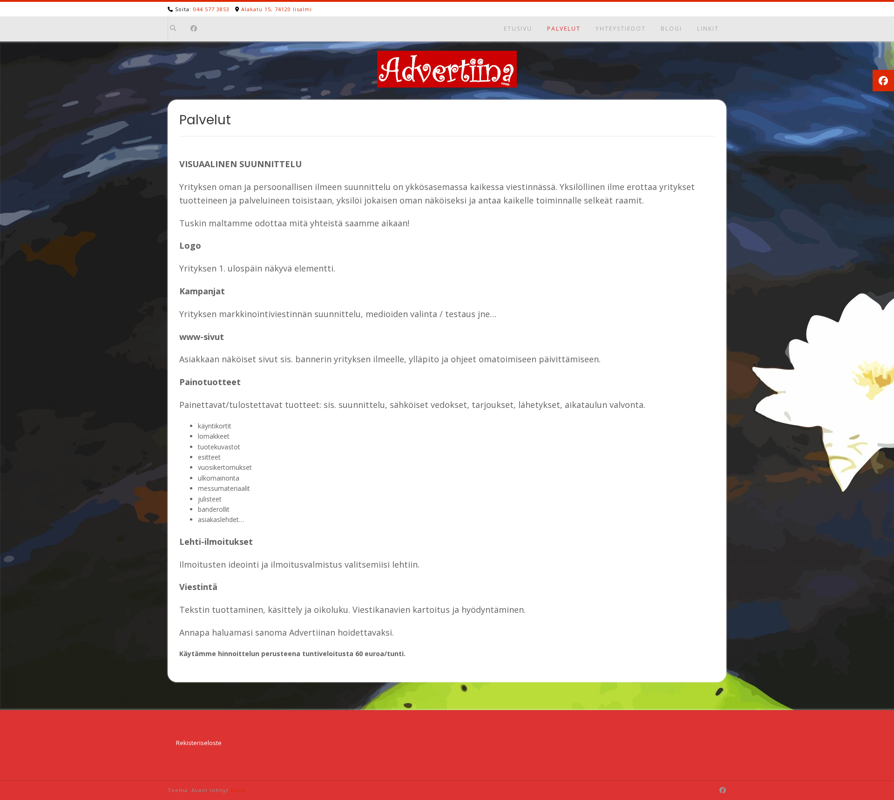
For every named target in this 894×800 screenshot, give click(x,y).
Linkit (708, 29)
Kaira (237, 789)
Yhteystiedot (621, 29)
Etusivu (518, 29)
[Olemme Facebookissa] (193, 29)
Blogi (671, 29)
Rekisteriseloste (199, 743)
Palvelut (564, 29)
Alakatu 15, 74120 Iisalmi (276, 9)
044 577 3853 (211, 9)
